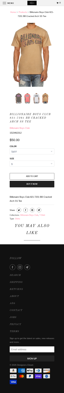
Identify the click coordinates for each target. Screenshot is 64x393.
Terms (14, 331)
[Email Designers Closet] (27, 267)
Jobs (13, 317)
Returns (16, 289)
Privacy (15, 324)
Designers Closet (25, 365)
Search (15, 275)
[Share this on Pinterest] (32, 210)
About (14, 296)
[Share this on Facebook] (25, 210)
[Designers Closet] (32, 3)
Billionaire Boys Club (20, 128)
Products (23, 12)
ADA (12, 303)
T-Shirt (42, 215)
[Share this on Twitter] (18, 210)
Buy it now (32, 184)
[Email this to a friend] (38, 210)
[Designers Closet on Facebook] (13, 267)
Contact (16, 310)
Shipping (16, 282)
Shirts (17, 219)
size (12, 158)
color (13, 146)
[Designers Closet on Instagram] (20, 267)
